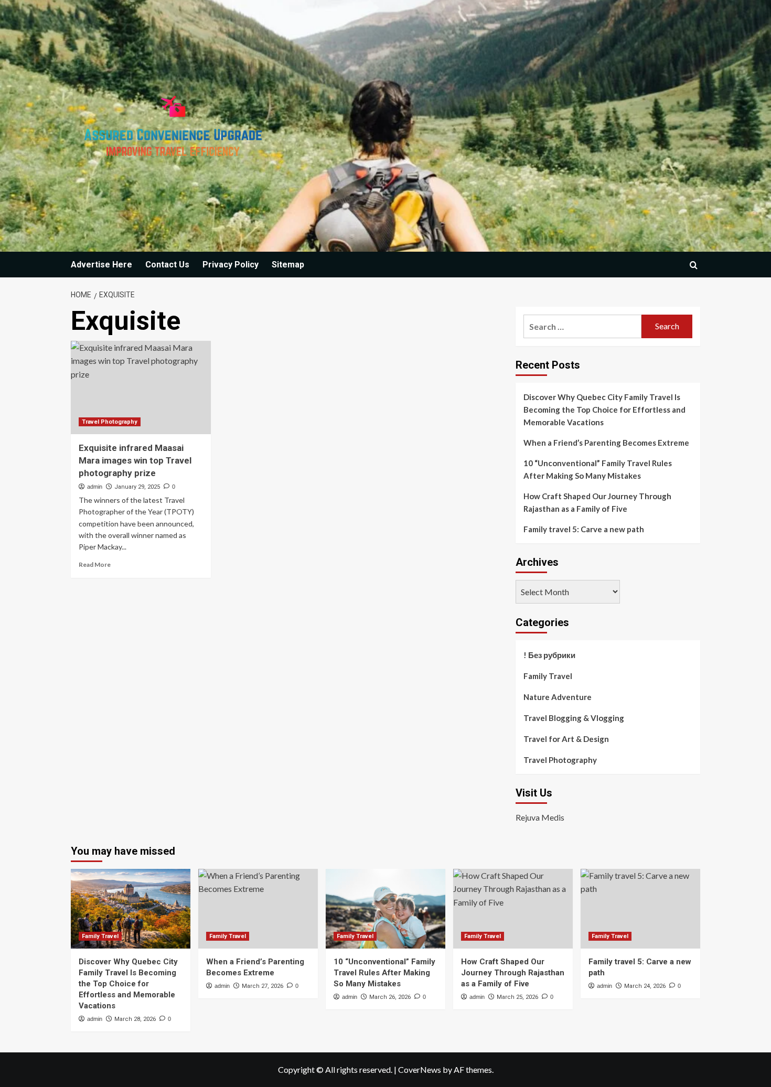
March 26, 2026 (390, 997)
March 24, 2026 (645, 986)
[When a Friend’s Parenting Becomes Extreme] (258, 909)
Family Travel (547, 676)
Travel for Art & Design (566, 739)
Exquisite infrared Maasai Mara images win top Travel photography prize (135, 460)
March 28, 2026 (135, 1019)
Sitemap (288, 265)
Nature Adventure (557, 697)
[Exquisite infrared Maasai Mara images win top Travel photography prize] (141, 387)
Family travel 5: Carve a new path (583, 529)
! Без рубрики (549, 655)
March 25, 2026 (517, 997)
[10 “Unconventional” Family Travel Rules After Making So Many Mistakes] (385, 909)
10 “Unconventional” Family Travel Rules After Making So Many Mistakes (597, 469)
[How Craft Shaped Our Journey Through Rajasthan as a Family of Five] (513, 909)
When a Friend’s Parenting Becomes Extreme (606, 442)
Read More (95, 564)
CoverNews (419, 1069)
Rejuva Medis (540, 817)
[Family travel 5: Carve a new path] (640, 909)
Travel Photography (109, 421)
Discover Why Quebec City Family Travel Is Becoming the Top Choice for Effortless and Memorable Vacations (604, 409)
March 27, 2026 (262, 986)
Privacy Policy (230, 265)
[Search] (693, 265)
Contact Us (167, 265)
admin (94, 486)
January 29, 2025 (137, 486)
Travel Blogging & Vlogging (573, 718)
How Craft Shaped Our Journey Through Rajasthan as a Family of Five (597, 502)
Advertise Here (101, 265)
